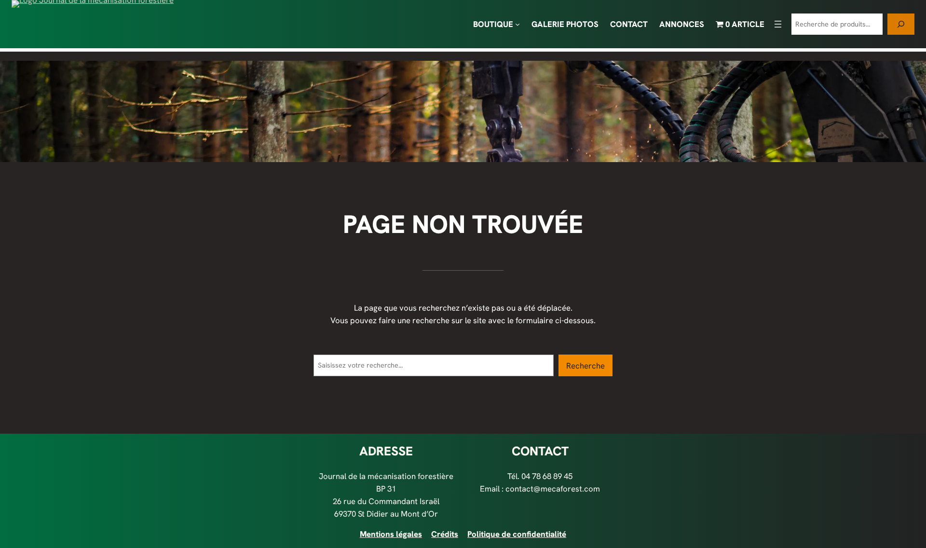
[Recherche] (900, 24)
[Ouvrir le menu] (778, 24)
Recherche (585, 365)
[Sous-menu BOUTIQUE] (517, 24)
